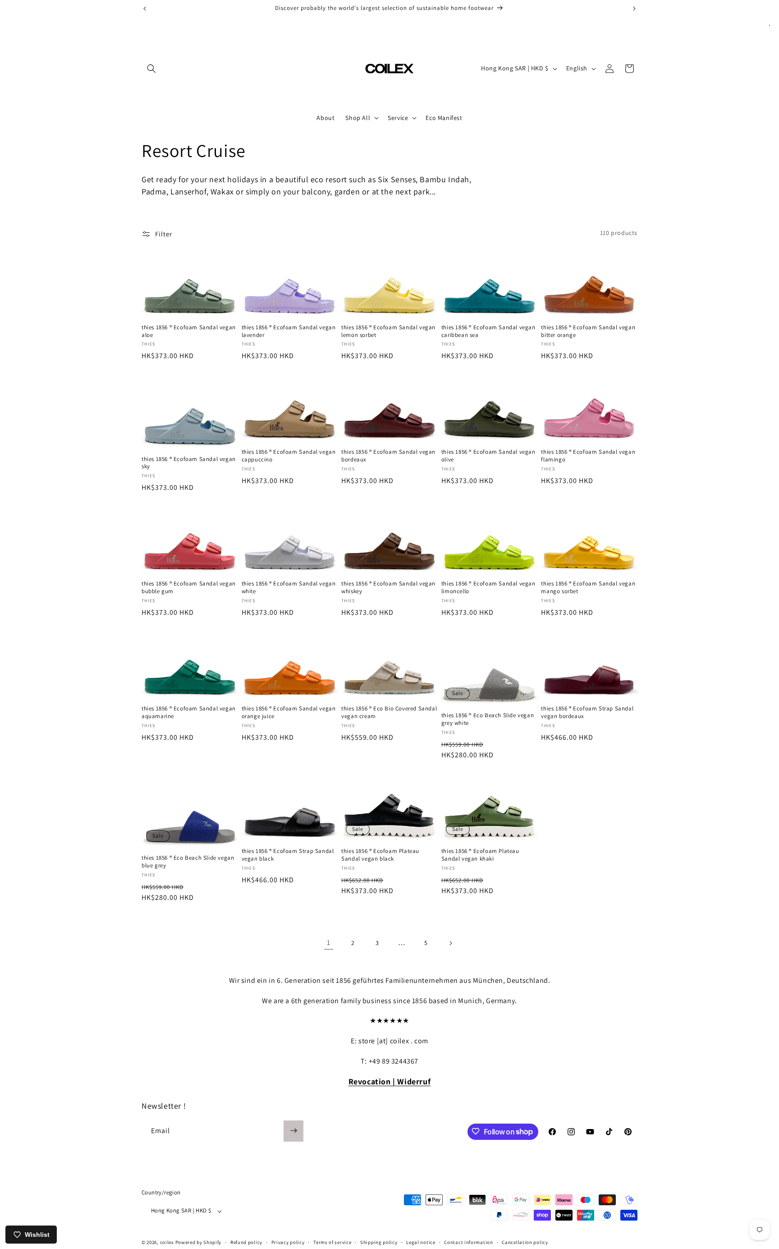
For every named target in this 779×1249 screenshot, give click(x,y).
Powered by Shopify (198, 1243)
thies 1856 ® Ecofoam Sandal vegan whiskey (388, 587)
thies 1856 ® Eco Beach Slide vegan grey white (487, 719)
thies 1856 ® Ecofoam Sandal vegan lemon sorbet (388, 331)
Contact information (468, 1242)
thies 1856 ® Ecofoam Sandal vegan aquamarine (189, 712)
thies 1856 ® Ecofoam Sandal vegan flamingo (588, 455)
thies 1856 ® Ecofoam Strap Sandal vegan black (288, 855)
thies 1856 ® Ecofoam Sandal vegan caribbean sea (488, 331)
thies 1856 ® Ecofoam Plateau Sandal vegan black (380, 855)
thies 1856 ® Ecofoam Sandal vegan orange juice (289, 712)
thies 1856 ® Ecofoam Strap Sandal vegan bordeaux (587, 712)
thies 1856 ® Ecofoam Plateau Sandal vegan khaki (480, 855)
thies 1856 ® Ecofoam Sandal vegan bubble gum (189, 587)
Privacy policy (288, 1242)
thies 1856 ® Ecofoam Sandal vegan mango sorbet (588, 587)
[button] (151, 68)
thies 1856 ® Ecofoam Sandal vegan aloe (189, 331)
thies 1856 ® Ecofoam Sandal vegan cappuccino (289, 455)
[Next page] (450, 943)
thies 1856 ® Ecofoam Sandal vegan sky (189, 463)
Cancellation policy (525, 1242)
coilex (167, 1243)
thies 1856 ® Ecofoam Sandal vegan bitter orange (588, 331)
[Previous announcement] (145, 8)
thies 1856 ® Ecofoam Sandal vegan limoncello (488, 587)
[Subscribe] (293, 1130)
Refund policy (246, 1242)
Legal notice (420, 1242)
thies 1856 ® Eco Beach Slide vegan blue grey (188, 861)
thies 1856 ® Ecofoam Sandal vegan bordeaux (388, 455)
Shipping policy (379, 1242)
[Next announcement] (634, 8)
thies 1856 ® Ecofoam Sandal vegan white (289, 587)
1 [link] (328, 942)
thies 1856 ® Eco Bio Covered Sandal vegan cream (389, 712)
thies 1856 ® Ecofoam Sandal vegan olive (488, 455)
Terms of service (332, 1242)
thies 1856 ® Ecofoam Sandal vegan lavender (289, 331)
